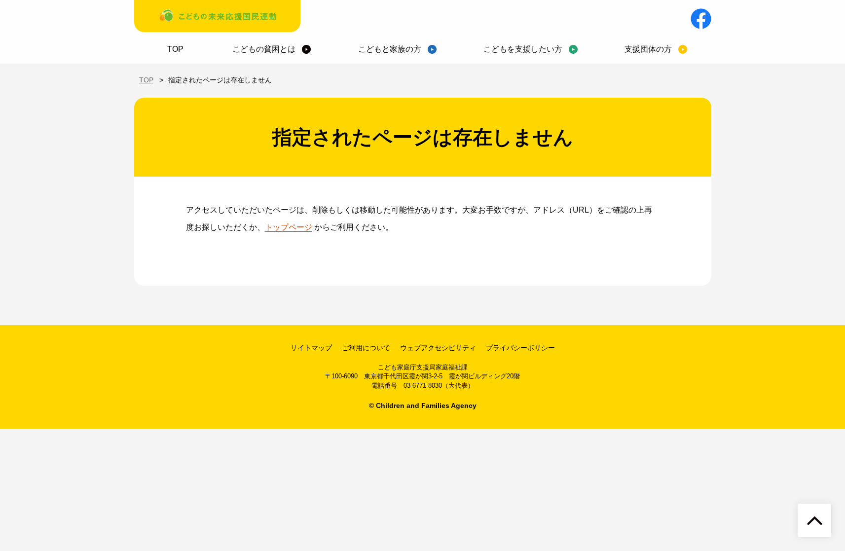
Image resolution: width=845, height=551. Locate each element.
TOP (175, 49)
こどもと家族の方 (389, 49)
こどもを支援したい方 (522, 49)
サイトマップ (311, 348)
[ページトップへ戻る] (814, 520)
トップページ (288, 227)
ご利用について (366, 348)
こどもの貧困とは (263, 49)
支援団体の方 (648, 49)
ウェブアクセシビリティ (438, 348)
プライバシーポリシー (520, 348)
